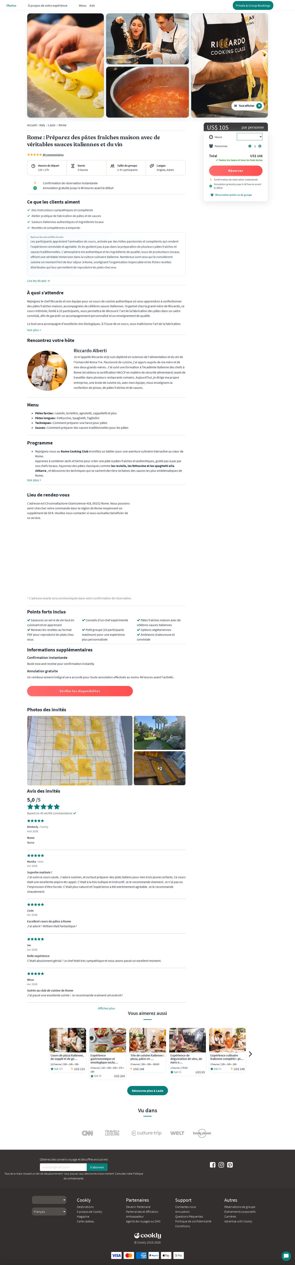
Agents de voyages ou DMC (143, 1221)
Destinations (85, 1207)
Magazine (83, 1216)
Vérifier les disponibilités (80, 691)
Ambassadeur (135, 1216)
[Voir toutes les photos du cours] (65, 65)
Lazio (51, 125)
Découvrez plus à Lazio (147, 1091)
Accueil (32, 125)
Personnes (221, 146)
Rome (62, 125)
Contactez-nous (185, 1207)
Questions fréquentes (189, 1216)
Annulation (182, 1212)
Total (213, 156)
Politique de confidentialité (193, 1221)
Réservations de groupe (239, 1207)
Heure (218, 137)
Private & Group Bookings (253, 5)
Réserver (235, 170)
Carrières (230, 1216)
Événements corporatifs (239, 1212)
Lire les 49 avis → (38, 281)
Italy (42, 125)
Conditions (182, 1226)
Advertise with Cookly (238, 1221)
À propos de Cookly (89, 1212)
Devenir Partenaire (138, 1207)
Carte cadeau (85, 1221)
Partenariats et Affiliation (142, 1212)
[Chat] (286, 1256)
